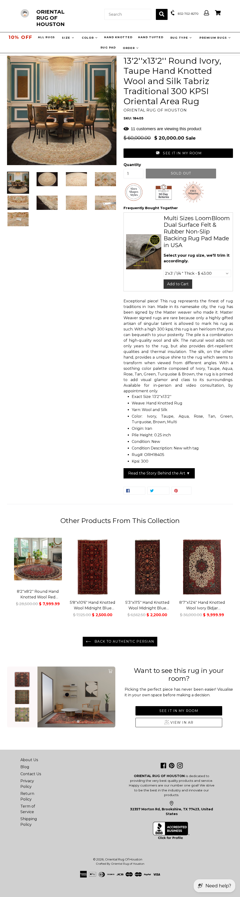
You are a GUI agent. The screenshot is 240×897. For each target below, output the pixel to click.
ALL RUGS (47, 37)
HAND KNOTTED (119, 37)
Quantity (132, 165)
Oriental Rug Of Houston (123, 859)
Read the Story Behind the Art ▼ (159, 473)
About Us (29, 760)
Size (67, 37)
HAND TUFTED (151, 37)
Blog (24, 767)
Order (129, 48)
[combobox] (127, 14)
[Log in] (206, 13)
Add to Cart (178, 284)
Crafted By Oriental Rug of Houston (120, 863)
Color (89, 37)
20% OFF (20, 37)
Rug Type (180, 37)
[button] (178, 153)
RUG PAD (108, 47)
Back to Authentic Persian (123, 641)
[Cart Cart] (218, 13)
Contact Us (30, 774)
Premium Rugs (214, 37)
